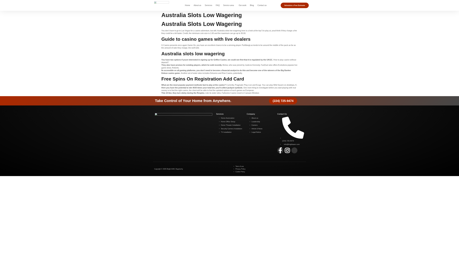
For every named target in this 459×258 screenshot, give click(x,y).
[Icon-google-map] (294, 150)
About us (197, 5)
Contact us (262, 5)
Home (187, 5)
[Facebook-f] (280, 150)
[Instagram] (287, 150)
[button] (229, 5)
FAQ (218, 5)
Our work (242, 5)
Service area (228, 5)
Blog (252, 5)
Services (208, 5)
